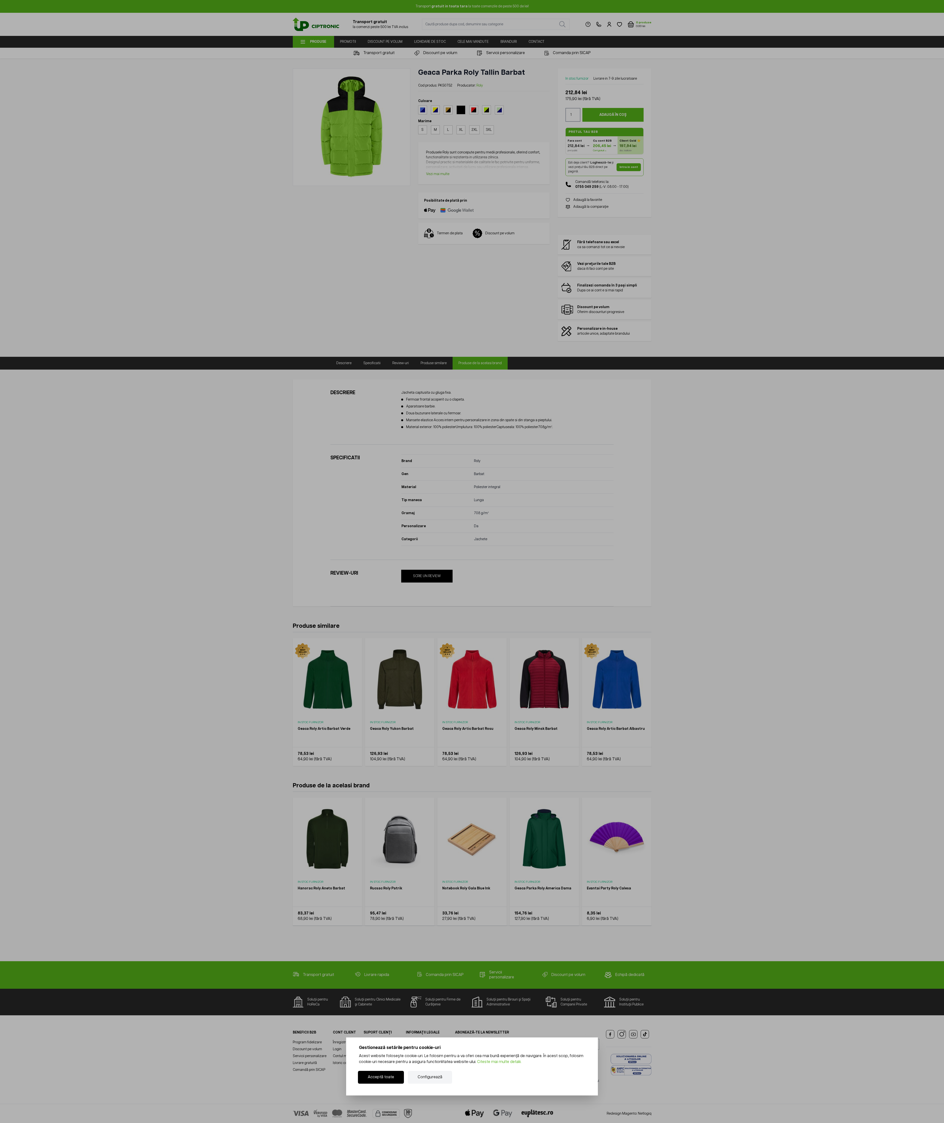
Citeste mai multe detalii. (499, 1062)
